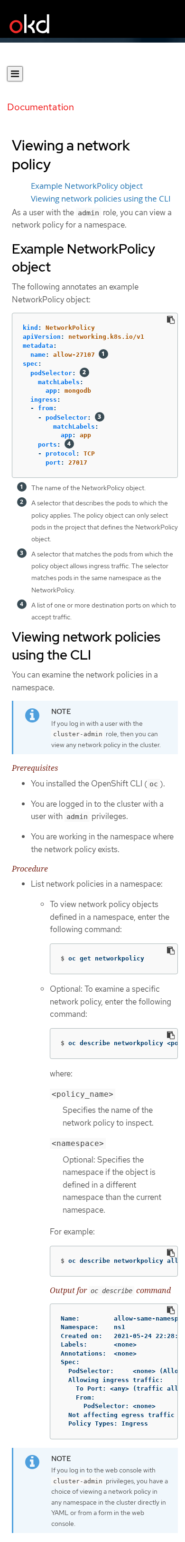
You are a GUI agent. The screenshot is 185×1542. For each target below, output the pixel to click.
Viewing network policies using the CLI (101, 199)
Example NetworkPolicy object (87, 186)
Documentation (40, 107)
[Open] (15, 73)
